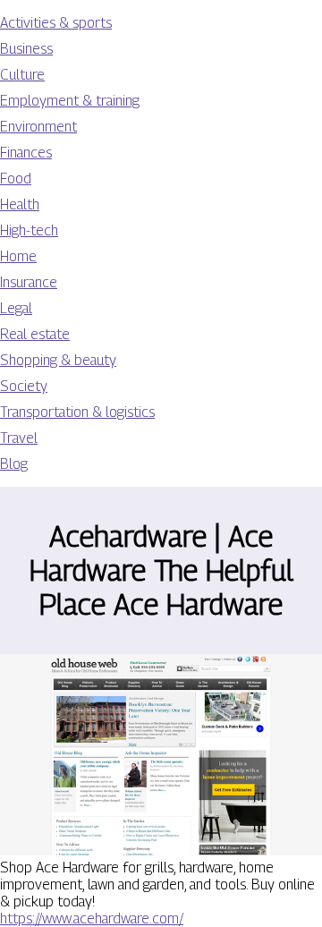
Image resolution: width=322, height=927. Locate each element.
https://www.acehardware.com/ (91, 918)
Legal (16, 308)
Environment (38, 126)
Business (26, 48)
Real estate (35, 334)
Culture (22, 74)
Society (23, 386)
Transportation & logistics (77, 412)
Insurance (28, 282)
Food (15, 178)
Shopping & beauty (58, 360)
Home (18, 256)
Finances (26, 152)
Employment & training (70, 100)
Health (19, 204)
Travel (19, 437)
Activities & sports (56, 22)
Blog (14, 463)
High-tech (29, 230)
